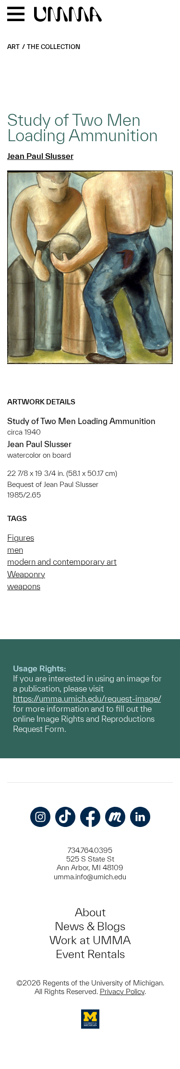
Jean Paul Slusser (40, 155)
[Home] (68, 15)
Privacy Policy (122, 991)
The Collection (53, 46)
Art (13, 46)
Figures (20, 537)
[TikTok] (65, 817)
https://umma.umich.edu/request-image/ (87, 698)
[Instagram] (40, 817)
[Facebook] (90, 817)
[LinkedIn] (140, 817)
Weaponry (26, 574)
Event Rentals (90, 954)
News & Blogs (90, 926)
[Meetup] (115, 817)
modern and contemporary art (62, 561)
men (15, 549)
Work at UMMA (90, 940)
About (90, 912)
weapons (23, 586)
